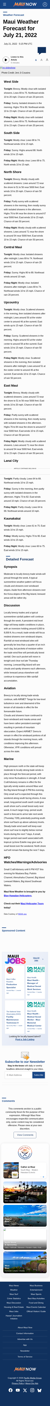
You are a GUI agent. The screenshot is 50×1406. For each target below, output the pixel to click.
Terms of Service (25, 1357)
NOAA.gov (22, 914)
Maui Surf (14, 1294)
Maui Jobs (13, 1311)
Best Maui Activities (36, 1298)
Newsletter (25, 1351)
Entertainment (36, 1290)
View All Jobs (36, 959)
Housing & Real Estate (14, 1307)
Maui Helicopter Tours (32, 903)
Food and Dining (36, 1303)
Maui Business (36, 1285)
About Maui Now (25, 1327)
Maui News (14, 1285)
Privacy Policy (18, 1383)
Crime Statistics (14, 1298)
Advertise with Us (24, 1339)
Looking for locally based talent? (25, 1038)
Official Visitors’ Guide (36, 1311)
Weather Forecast (13, 15)
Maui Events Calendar (36, 1307)
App (25, 1345)
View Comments (25, 1135)
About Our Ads (31, 1383)
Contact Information (25, 1333)
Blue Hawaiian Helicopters (18, 895)
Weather (14, 1290)
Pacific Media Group (33, 1378)
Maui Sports (36, 1294)
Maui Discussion (14, 1303)
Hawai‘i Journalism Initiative (14, 1317)
